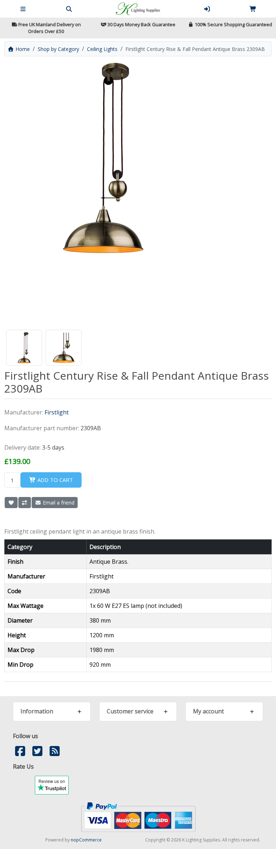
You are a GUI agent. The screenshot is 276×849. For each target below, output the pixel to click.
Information (36, 711)
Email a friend (57, 502)
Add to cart (54, 479)
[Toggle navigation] (23, 9)
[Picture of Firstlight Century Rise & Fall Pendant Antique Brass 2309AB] (24, 348)
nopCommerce (86, 840)
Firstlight (57, 412)
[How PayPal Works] (138, 817)
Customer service (130, 711)
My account (208, 711)
